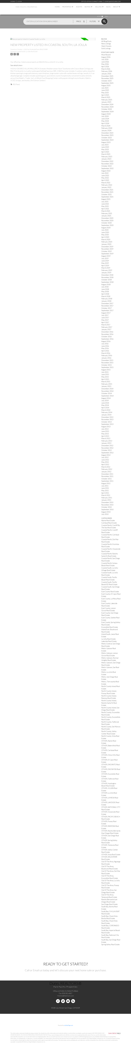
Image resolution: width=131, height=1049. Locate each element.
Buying (87, 7)
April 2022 (105, 180)
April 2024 (105, 123)
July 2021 (104, 202)
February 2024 (106, 128)
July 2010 (104, 514)
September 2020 (107, 225)
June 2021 (105, 204)
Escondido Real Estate (109, 627)
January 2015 (106, 386)
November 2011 (107, 476)
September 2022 (107, 168)
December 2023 (107, 133)
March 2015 (105, 382)
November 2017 (107, 306)
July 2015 (104, 372)
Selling (98, 7)
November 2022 (107, 164)
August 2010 (105, 512)
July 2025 (104, 88)
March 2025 (105, 97)
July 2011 (104, 486)
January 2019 (106, 273)
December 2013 (107, 417)
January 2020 (106, 244)
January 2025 (106, 102)
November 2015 (107, 363)
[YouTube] (68, 1001)
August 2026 (105, 57)
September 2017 (107, 310)
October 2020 (106, 223)
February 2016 (106, 355)
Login (19, 1)
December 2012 (107, 446)
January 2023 (106, 159)
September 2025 (107, 83)
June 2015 (105, 374)
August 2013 (105, 427)
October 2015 (106, 365)
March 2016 (105, 353)
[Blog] (73, 1001)
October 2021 (106, 194)
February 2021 (106, 213)
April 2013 (105, 436)
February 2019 (106, 270)
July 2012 (104, 457)
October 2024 (106, 109)
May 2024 (105, 121)
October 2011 (106, 479)
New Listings (106, 44)
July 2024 (104, 116)
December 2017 (107, 303)
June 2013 (105, 431)
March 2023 (105, 154)
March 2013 (105, 438)
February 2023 (106, 157)
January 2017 (106, 329)
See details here (16, 65)
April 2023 (105, 152)
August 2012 (105, 455)
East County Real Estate (110, 592)
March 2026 (105, 69)
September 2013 (107, 424)
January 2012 (106, 472)
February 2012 (106, 469)
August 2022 (105, 171)
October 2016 (106, 337)
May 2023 (105, 149)
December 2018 (107, 275)
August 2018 (105, 284)
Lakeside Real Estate (109, 641)
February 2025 (106, 100)
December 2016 (107, 332)
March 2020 (105, 239)
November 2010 (107, 505)
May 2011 (105, 491)
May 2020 (105, 235)
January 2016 (106, 358)
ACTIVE (99, 16)
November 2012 (107, 448)
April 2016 (105, 351)
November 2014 (107, 391)
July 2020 (104, 230)
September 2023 (107, 140)
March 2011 (105, 495)
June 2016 (105, 346)
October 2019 (106, 251)
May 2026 (105, 64)
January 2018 (106, 301)
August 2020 (105, 228)
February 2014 (106, 412)
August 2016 (105, 341)
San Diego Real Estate (109, 904)
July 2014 (104, 400)
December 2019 (107, 247)
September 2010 (107, 509)
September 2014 (107, 396)
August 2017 (105, 313)
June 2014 (105, 403)
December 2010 (107, 502)
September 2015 (107, 367)
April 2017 (105, 322)
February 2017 (106, 327)
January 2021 (106, 216)
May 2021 (105, 206)
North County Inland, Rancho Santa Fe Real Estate (109, 703)
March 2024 (105, 126)
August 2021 (105, 199)
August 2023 (105, 142)
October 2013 (106, 422)
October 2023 (106, 138)
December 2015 (107, 360)
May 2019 (105, 263)
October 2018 (106, 280)
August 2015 (105, 370)
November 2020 (107, 221)
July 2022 (104, 173)
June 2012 (105, 460)
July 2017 (104, 315)
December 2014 (107, 389)
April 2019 (105, 266)
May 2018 (105, 292)
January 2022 (106, 187)
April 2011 (105, 493)
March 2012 (105, 467)
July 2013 (104, 429)
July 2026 (104, 59)
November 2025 (107, 78)
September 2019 (107, 254)
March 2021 (105, 211)
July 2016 (104, 344)
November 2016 (107, 334)
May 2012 (105, 462)
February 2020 (106, 242)
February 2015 (106, 384)
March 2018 (105, 296)
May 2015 (105, 377)
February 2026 (106, 71)
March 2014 (105, 410)
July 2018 (104, 287)
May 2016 (105, 348)
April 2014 (105, 408)
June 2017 (105, 318)
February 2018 (106, 299)
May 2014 (105, 405)
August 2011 (105, 483)
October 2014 (106, 393)
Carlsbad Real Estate (109, 523)
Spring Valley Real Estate (110, 944)
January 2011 (106, 500)
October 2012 (106, 450)
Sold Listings (106, 48)
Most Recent (106, 55)
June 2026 (105, 62)
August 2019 (105, 256)
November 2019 (107, 249)
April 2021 (105, 209)
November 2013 (107, 419)
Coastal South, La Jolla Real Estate (27, 51)
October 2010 (106, 507)
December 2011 (107, 474)
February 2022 (106, 185)
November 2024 (107, 107)
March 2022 (105, 183)
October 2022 (106, 166)
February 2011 (106, 498)
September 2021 (107, 197)
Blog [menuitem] (108, 7)
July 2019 (104, 258)
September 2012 (107, 453)
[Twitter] (63, 1001)
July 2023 (104, 145)
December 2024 (107, 104)
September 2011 (107, 481)
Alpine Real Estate (108, 520)
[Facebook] (58, 1001)
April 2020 (105, 237)
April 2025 (105, 95)
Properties (66, 7)
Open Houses (106, 46)
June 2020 (105, 232)
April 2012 (105, 464)
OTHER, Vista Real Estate (110, 855)
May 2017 (105, 320)
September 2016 (107, 339)
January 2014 (106, 415)
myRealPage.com (68, 1025)
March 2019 (105, 268)
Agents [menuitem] (79, 7)
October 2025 (106, 81)
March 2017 (105, 325)
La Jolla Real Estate (108, 639)
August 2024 (105, 114)
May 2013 (105, 434)
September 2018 (107, 282)
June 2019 (105, 261)
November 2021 (107, 192)
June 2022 (105, 175)
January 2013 (106, 443)
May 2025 (105, 93)
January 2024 (106, 130)
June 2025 (105, 90)
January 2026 (106, 74)
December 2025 (107, 76)
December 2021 (107, 190)
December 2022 (107, 161)
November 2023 (107, 135)
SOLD (106, 16)
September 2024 (107, 112)
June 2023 (105, 147)
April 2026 (105, 67)
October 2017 (106, 308)
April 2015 (105, 379)
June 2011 (105, 488)
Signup (12, 1)
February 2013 (106, 441)
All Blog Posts (106, 41)
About (115, 7)
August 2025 (105, 85)
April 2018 (105, 294)
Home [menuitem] (57, 7)
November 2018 (107, 277)
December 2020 (107, 218)
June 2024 (105, 119)
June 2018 (105, 289)
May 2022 (105, 178)
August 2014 (105, 398)
